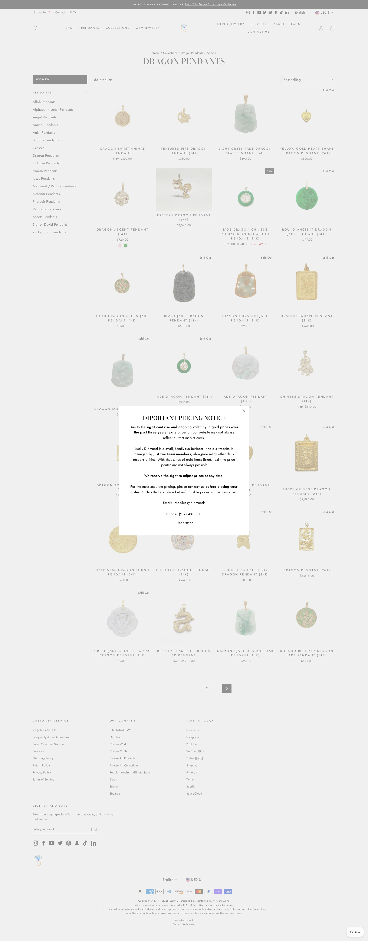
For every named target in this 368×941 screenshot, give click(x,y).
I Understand (184, 522)
